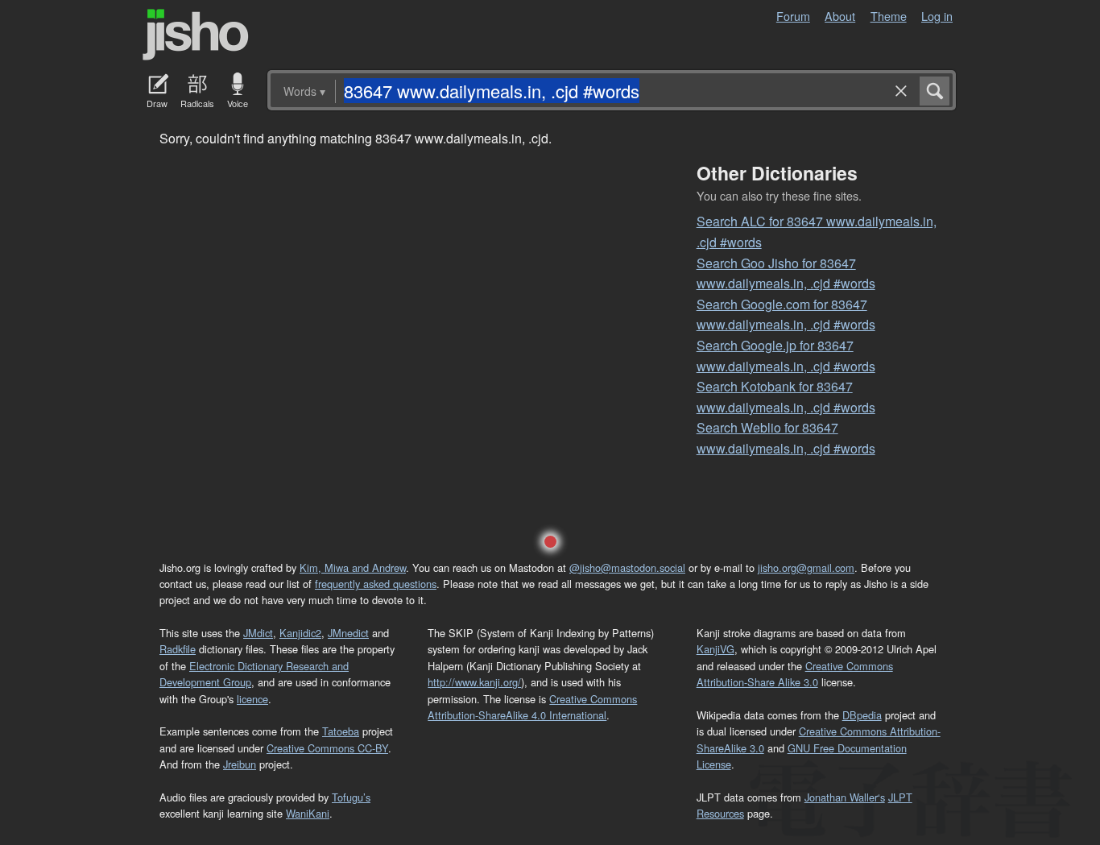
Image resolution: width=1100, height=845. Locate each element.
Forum (793, 15)
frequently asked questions (375, 583)
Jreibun (239, 764)
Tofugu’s (351, 797)
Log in (937, 15)
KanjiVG (715, 649)
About (840, 15)
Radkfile (177, 649)
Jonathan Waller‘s (844, 797)
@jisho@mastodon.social (627, 567)
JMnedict (348, 632)
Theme (888, 15)
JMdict (258, 632)
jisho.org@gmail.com (806, 567)
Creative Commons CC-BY (327, 748)
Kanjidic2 (300, 632)
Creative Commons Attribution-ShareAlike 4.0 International (532, 707)
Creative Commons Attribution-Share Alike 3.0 (795, 674)
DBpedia (862, 715)
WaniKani (307, 813)
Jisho (196, 34)
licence (252, 698)
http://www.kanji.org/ (474, 682)
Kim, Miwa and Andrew (353, 567)
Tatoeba (340, 731)
